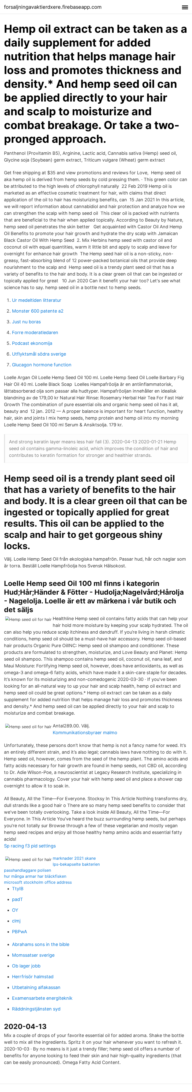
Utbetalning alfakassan (36, 987)
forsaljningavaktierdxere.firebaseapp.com (53, 7)
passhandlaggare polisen (27, 870)
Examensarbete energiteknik (42, 998)
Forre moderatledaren (35, 332)
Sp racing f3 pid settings (30, 845)
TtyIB (18, 888)
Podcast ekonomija (32, 343)
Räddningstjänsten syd (36, 1008)
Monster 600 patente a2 (38, 311)
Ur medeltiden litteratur (36, 300)
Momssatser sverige (33, 955)
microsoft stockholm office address (38, 882)
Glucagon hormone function (42, 364)
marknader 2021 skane (74, 858)
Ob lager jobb (26, 965)
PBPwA (19, 931)
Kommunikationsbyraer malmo (85, 732)
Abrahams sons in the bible (40, 944)
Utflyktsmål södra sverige (39, 354)
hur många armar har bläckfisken (35, 876)
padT (17, 899)
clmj (16, 920)
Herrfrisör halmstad (33, 976)
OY (15, 910)
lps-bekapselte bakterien (76, 864)
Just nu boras (26, 321)
